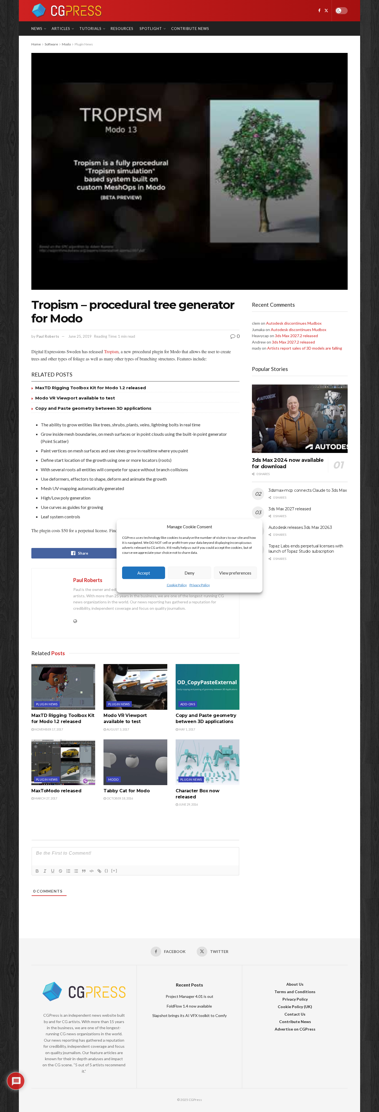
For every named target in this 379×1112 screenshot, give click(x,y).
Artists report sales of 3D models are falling (304, 348)
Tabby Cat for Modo (126, 790)
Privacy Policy (200, 585)
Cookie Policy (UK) (295, 1006)
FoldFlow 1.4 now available (189, 1006)
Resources (122, 28)
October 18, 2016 (119, 798)
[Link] (99, 871)
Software (51, 44)
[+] (114, 870)
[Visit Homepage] (66, 10)
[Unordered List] (76, 871)
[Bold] (37, 871)
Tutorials (90, 28)
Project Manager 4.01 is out (189, 996)
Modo (66, 44)
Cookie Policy (177, 585)
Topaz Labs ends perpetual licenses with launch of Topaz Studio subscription (306, 549)
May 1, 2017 (186, 729)
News (36, 28)
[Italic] (45, 871)
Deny (189, 572)
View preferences (235, 572)
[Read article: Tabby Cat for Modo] (135, 762)
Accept (143, 572)
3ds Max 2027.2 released (296, 335)
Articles (61, 28)
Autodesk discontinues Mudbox (294, 323)
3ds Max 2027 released (290, 508)
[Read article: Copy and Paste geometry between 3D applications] (207, 686)
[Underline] (53, 871)
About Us (295, 984)
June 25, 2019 (80, 336)
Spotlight (151, 28)
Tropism (111, 351)
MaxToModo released (56, 790)
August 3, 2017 (117, 729)
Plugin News (84, 44)
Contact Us (294, 1014)
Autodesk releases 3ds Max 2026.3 (300, 527)
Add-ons (187, 704)
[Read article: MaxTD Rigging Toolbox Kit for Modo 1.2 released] (63, 686)
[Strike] (60, 871)
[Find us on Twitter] (326, 10)
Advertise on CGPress (295, 1029)
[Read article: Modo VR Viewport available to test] (135, 686)
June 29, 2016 (188, 804)
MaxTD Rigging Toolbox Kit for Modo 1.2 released (90, 387)
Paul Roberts (47, 336)
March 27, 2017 (45, 798)
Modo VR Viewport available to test (75, 398)
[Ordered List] (68, 871)
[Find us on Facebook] (319, 10)
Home (36, 44)
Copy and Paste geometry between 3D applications (93, 408)
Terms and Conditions (294, 991)
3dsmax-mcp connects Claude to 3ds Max (308, 490)
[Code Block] (91, 871)
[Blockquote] (84, 871)
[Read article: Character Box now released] (207, 762)
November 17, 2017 (48, 729)
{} (106, 870)
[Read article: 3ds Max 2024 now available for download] (300, 419)
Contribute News (190, 28)
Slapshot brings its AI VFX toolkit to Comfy (189, 1015)
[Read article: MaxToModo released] (63, 762)
